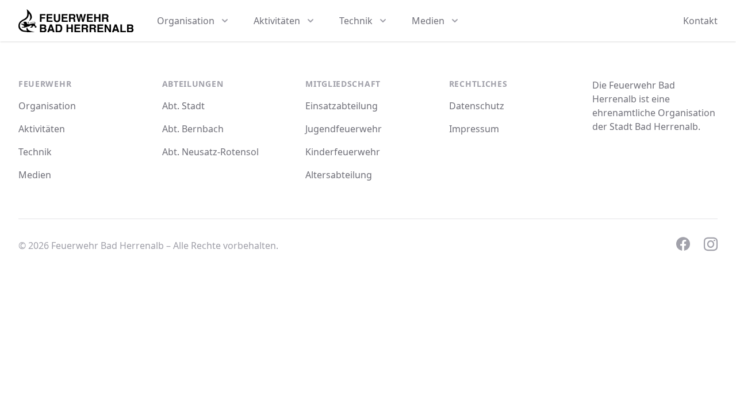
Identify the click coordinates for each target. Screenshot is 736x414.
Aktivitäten (41, 128)
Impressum (474, 128)
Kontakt (700, 20)
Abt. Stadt (183, 105)
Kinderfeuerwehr (342, 151)
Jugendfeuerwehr (343, 128)
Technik (35, 151)
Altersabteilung (338, 174)
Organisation (47, 105)
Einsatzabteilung (341, 105)
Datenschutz (476, 105)
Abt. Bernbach (193, 128)
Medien (34, 174)
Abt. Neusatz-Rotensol (210, 151)
